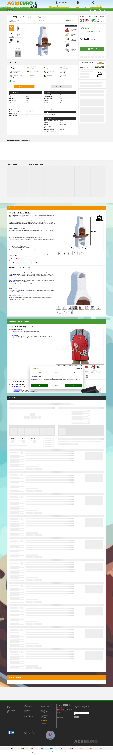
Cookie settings (27, 715)
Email (75, 711)
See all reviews (60, 717)
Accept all (73, 385)
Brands (8, 707)
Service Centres (43, 710)
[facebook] (9, 735)
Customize (56, 385)
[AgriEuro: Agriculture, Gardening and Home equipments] (23, 3)
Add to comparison (25, 86)
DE (67, 710)
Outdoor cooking (14, 12)
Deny (40, 385)
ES (71, 710)
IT (59, 710)
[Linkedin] (12, 735)
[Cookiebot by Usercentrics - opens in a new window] (76, 368)
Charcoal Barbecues (30, 12)
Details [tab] (56, 372)
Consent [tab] (39, 372)
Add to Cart (93, 48)
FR (63, 710)
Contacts (9, 712)
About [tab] (74, 372)
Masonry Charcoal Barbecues (40, 12)
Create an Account (44, 723)
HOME (8, 12)
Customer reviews (61, 712)
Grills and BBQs (22, 12)
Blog (8, 711)
